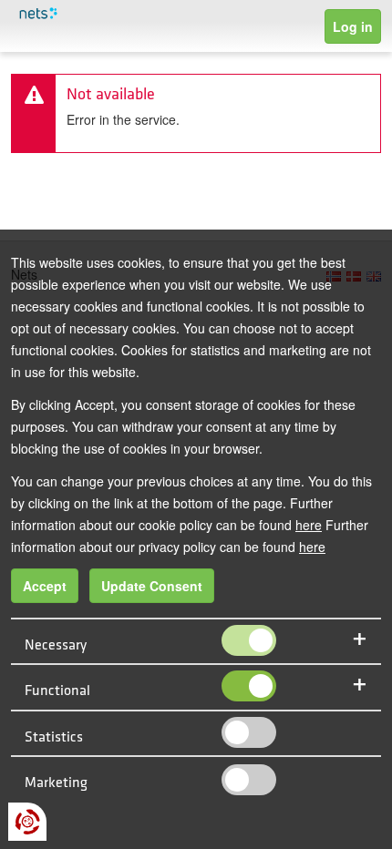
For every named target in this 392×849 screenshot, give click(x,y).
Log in (353, 26)
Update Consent (151, 586)
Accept (45, 586)
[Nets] (66, 14)
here (308, 525)
